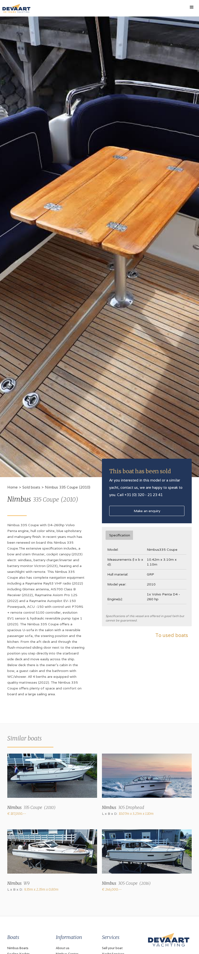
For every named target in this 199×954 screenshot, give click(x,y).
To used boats (171, 635)
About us (62, 948)
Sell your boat (112, 948)
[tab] (119, 535)
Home (12, 487)
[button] (191, 7)
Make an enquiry (147, 511)
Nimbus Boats (17, 948)
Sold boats (31, 487)
